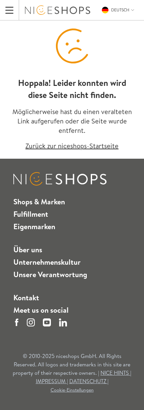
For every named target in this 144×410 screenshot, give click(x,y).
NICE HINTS (114, 372)
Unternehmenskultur (47, 262)
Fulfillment (30, 214)
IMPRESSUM (51, 381)
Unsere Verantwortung (50, 274)
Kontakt (26, 298)
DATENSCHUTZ (88, 381)
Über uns (27, 250)
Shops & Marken (39, 202)
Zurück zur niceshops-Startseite (72, 145)
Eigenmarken (34, 226)
